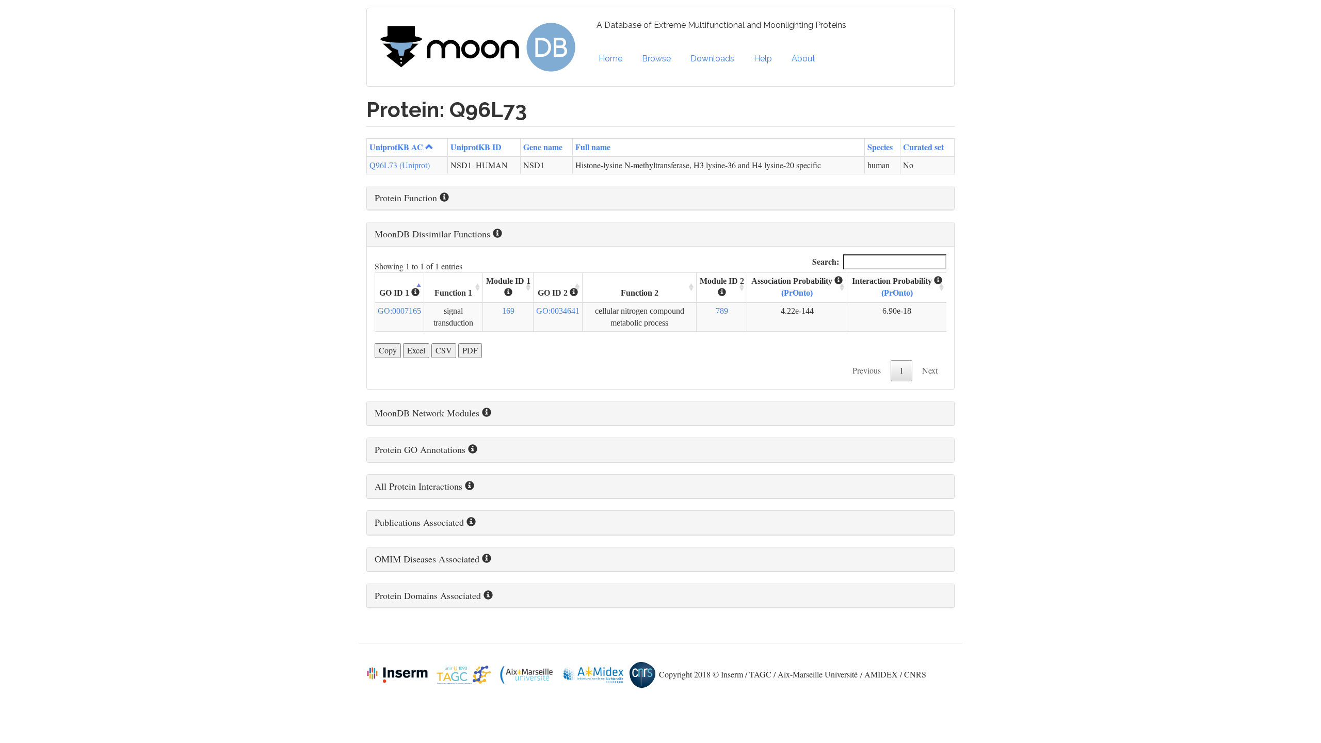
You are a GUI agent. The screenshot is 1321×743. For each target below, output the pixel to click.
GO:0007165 (399, 310)
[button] (660, 198)
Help (763, 58)
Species (880, 147)
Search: (825, 261)
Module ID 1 (508, 281)
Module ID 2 (722, 281)
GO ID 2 (554, 292)
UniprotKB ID (476, 147)
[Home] (482, 47)
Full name (592, 147)
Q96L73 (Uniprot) (399, 164)
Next (930, 370)
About (803, 58)
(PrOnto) (797, 292)
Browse (656, 58)
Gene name (542, 147)
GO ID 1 (395, 292)
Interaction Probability (893, 287)
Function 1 (453, 292)
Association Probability (792, 287)
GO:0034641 (557, 310)
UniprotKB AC (396, 147)
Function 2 (639, 292)
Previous (866, 370)
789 (722, 310)
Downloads (712, 58)
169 (508, 310)
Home (610, 58)
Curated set (923, 147)
